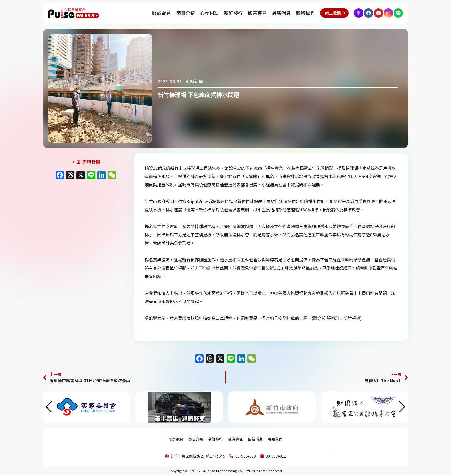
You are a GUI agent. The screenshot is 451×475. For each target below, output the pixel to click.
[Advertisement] (86, 226)
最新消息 (281, 13)
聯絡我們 (305, 13)
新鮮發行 (233, 13)
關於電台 (161, 13)
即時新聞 (194, 81)
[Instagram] (388, 13)
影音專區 (257, 13)
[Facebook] (368, 13)
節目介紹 (185, 13)
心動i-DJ (209, 13)
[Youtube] (378, 13)
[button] (402, 407)
